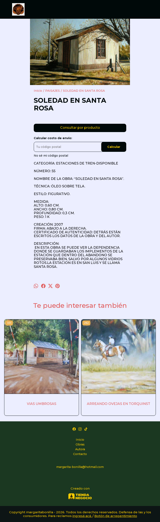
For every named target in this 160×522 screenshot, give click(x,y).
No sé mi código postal (51, 155)
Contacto (80, 454)
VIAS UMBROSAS (41, 404)
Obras (80, 444)
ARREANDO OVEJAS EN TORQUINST (118, 404)
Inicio (80, 440)
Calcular (113, 147)
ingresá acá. (82, 516)
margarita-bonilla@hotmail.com (80, 467)
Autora (80, 449)
